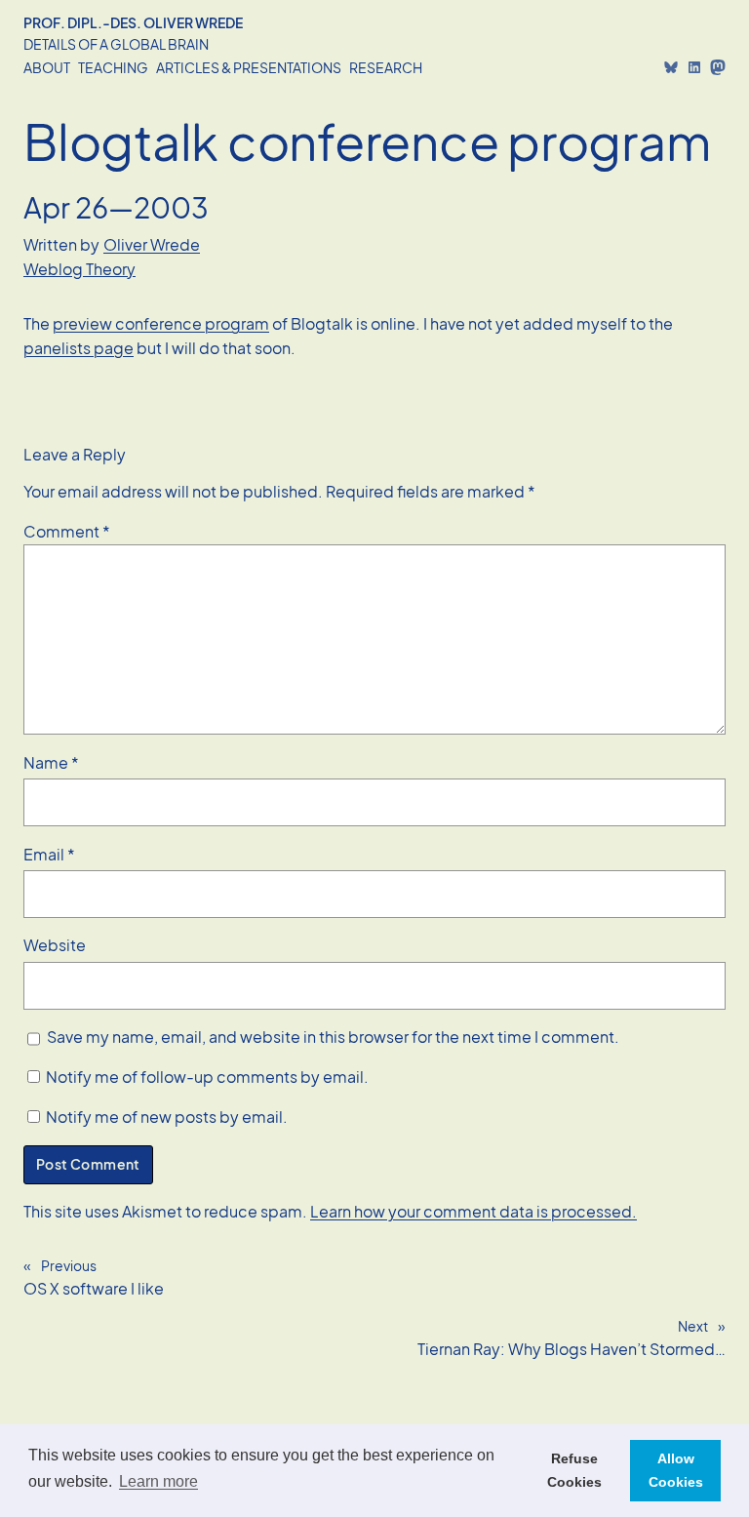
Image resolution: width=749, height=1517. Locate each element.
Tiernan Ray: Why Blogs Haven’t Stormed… (571, 1348)
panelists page (78, 348)
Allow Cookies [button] (676, 1470)
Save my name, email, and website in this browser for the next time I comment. (333, 1036)
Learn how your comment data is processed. (473, 1211)
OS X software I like (93, 1288)
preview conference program (161, 323)
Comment (66, 531)
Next (693, 1326)
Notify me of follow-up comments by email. (207, 1076)
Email (49, 854)
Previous (69, 1265)
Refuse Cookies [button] (574, 1470)
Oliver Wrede (151, 244)
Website (54, 945)
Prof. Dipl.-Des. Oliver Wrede (133, 22)
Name (51, 762)
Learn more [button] (158, 1481)
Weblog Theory (79, 269)
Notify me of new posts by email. (167, 1116)
